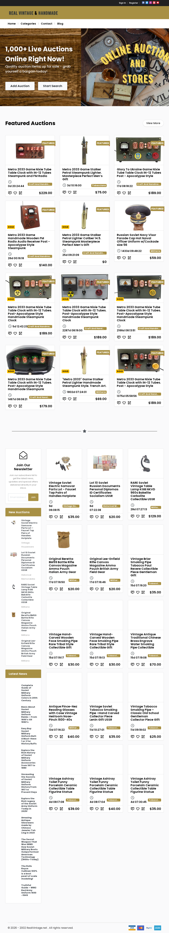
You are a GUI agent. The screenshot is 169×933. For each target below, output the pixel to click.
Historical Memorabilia (116, 506)
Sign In (122, 2)
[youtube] (157, 2)
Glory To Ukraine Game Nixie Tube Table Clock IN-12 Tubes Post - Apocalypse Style (139, 172)
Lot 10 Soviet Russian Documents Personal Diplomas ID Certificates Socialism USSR (105, 489)
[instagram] (150, 2)
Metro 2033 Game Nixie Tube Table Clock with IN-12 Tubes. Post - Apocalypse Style (139, 382)
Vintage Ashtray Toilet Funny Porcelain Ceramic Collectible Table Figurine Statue (63, 785)
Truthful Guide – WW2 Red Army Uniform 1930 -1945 (28, 890)
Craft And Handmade (40, 184)
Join (33, 497)
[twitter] (147, 2)
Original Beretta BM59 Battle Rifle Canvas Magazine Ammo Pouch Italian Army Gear (63, 565)
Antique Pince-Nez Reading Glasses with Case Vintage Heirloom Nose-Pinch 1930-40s (63, 713)
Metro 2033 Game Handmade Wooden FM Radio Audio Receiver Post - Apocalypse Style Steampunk (29, 241)
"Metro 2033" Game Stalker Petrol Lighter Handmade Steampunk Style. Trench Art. (84, 382)
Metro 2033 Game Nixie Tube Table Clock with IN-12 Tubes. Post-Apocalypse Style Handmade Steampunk (30, 384)
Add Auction (20, 86)
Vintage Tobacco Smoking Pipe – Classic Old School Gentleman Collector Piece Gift (145, 713)
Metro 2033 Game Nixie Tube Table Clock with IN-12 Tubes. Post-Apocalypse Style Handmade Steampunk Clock (30, 313)
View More (153, 123)
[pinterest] (154, 2)
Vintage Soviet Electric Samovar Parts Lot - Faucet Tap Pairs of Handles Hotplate (62, 489)
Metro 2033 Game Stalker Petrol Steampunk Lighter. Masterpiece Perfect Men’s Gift (82, 174)
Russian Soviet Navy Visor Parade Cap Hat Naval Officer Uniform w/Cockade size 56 (138, 240)
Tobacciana (99, 185)
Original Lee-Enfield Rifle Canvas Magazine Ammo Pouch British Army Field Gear (105, 565)
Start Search (52, 86)
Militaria (155, 251)
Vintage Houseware (74, 506)
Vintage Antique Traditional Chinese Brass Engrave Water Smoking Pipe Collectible (146, 640)
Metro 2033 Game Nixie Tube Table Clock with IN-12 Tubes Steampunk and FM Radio (29, 172)
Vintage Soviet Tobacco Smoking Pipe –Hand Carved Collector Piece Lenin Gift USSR (104, 713)
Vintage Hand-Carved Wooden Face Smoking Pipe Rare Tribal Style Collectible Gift (63, 640)
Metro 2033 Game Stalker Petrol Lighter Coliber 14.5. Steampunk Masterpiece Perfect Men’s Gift (81, 240)
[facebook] (143, 2)
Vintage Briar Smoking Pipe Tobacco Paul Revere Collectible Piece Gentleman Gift (144, 567)
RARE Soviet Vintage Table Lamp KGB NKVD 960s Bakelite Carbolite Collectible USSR (143, 491)
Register (133, 2)
